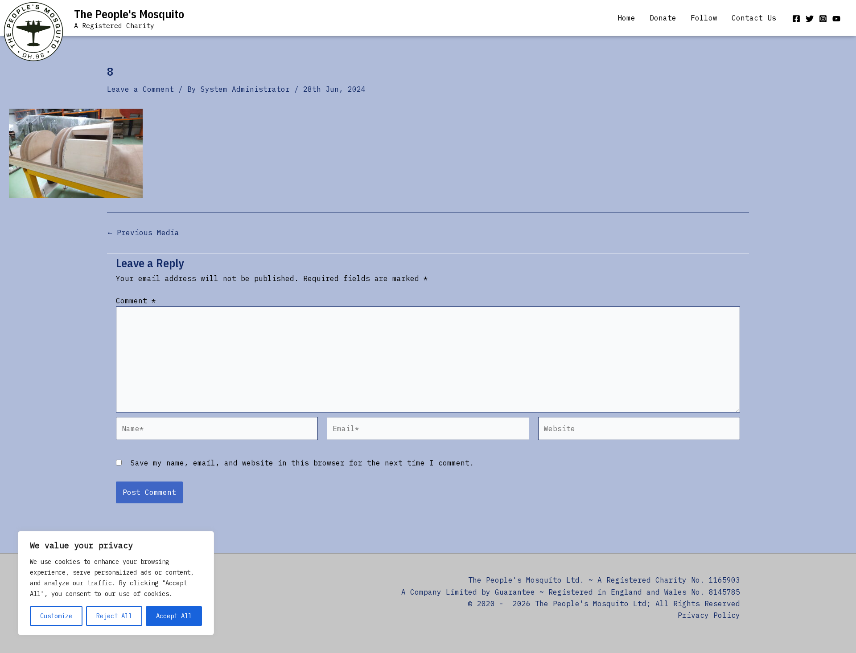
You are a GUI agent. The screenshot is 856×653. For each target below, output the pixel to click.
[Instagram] (823, 19)
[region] (116, 583)
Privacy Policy (709, 615)
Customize (56, 616)
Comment (136, 300)
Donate (663, 17)
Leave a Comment (140, 89)
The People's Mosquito (129, 13)
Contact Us (754, 17)
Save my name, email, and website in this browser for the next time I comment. (302, 462)
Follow (704, 17)
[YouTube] (836, 19)
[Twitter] (810, 19)
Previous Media (143, 232)
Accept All (174, 616)
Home (626, 17)
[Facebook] (796, 19)
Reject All (114, 616)
